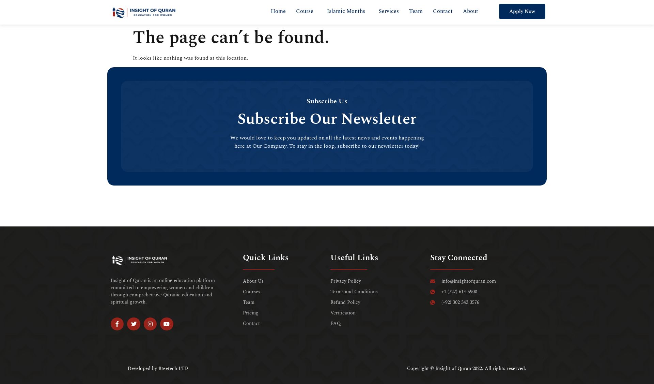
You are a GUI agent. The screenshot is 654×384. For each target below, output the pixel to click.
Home (278, 11)
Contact (443, 11)
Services (389, 11)
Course (304, 11)
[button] (306, 11)
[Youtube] (166, 323)
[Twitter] (133, 323)
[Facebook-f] (117, 323)
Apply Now (522, 11)
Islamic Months (346, 11)
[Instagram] (150, 323)
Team (416, 11)
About (470, 11)
